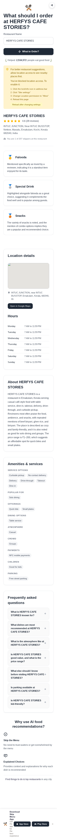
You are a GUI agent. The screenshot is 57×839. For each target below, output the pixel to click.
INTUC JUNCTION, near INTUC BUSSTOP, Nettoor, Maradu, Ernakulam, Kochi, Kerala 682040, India (27, 129)
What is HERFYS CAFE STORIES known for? (24, 614)
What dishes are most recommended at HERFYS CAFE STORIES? (25, 628)
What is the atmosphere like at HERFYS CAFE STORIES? (27, 643)
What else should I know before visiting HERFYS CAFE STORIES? (27, 674)
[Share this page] (52, 5)
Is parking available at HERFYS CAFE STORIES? (25, 689)
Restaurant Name (13, 34)
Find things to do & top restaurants (23, 779)
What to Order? (30, 51)
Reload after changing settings (26, 104)
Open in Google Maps (20, 306)
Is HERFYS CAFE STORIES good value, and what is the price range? (26, 658)
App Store (23, 824)
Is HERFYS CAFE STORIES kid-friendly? (26, 702)
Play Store (42, 824)
